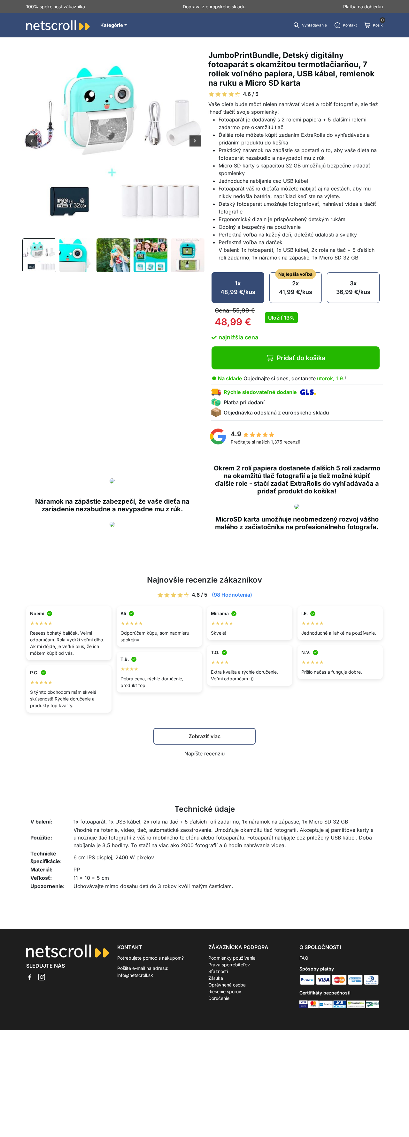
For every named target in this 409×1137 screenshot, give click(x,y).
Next (195, 141)
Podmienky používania (232, 958)
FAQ (303, 958)
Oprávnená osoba (227, 984)
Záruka (215, 978)
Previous (31, 141)
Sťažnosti (218, 971)
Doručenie (218, 998)
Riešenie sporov (224, 991)
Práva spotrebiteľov (229, 964)
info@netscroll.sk (135, 975)
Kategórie (111, 25)
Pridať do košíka (301, 358)
